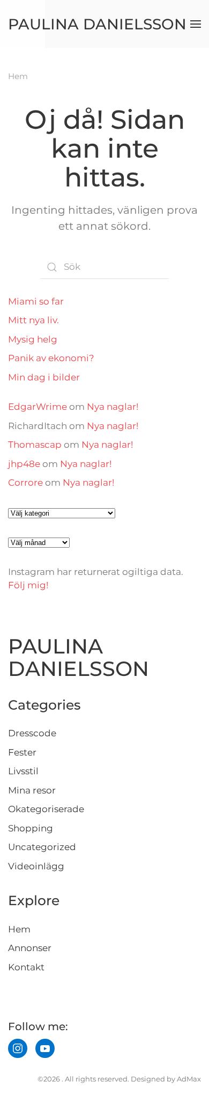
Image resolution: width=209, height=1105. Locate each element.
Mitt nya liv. (33, 320)
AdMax (189, 1079)
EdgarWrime (37, 406)
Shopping (30, 828)
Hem (19, 929)
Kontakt (26, 967)
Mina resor (32, 790)
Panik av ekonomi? (51, 358)
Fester (22, 752)
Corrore (25, 482)
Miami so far (36, 301)
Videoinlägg (36, 866)
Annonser (29, 948)
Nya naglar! (112, 406)
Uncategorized (42, 847)
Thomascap (35, 444)
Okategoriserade (46, 809)
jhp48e (24, 463)
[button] (195, 24)
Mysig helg (32, 339)
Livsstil (23, 771)
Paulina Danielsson (97, 24)
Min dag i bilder (44, 377)
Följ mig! (28, 585)
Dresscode (32, 733)
